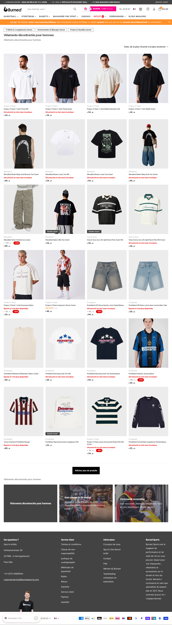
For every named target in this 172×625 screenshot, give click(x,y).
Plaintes (64, 597)
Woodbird (8, 172)
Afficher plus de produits (86, 470)
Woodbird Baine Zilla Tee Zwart (57, 240)
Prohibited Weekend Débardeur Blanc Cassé (21, 374)
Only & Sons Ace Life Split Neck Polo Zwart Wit (105, 240)
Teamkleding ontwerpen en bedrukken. (109, 578)
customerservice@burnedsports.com (21, 579)
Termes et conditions (71, 544)
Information (109, 539)
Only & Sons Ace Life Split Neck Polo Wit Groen (147, 240)
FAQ (105, 563)
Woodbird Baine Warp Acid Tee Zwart (143, 174)
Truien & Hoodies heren (80, 30)
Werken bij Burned (112, 568)
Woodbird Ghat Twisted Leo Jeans (17, 240)
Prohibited (91, 302)
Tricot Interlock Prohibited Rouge (17, 442)
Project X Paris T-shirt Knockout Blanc (19, 305)
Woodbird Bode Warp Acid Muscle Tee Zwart (21, 174)
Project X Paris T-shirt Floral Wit (16, 109)
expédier (65, 602)
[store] (140, 9)
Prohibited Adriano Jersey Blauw (141, 374)
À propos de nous (111, 544)
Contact (107, 558)
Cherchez (74, 9)
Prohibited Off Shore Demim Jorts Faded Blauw (105, 305)
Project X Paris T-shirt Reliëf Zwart (142, 109)
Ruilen (64, 576)
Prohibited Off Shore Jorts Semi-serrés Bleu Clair (148, 305)
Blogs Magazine (137, 16)
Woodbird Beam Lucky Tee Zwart (100, 174)
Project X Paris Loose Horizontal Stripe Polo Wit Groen (105, 443)
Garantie (65, 586)
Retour (64, 581)
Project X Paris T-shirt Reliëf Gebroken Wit (103, 109)
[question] (148, 9)
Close (169, 22)
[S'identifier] (154, 9)
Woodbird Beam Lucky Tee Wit (57, 174)
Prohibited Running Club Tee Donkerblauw (103, 374)
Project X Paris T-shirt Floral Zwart (58, 109)
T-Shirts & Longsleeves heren (19, 30)
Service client (67, 539)
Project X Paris (10, 106)
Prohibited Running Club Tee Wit (58, 374)
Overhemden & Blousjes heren (51, 30)
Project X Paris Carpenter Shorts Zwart (60, 305)
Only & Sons (92, 237)
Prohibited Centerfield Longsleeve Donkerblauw (147, 442)
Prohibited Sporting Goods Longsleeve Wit (62, 442)
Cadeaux (86, 16)
